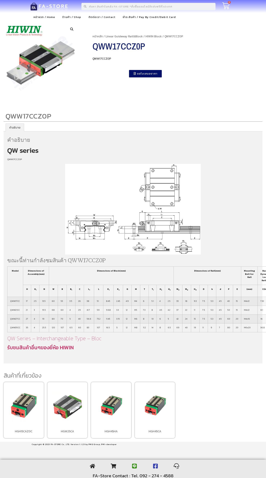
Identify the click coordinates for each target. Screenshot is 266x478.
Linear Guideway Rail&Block (124, 36)
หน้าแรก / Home (44, 17)
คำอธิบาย (14, 127)
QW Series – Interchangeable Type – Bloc (54, 338)
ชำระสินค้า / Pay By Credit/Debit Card (149, 17)
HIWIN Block (153, 36)
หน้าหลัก (97, 36)
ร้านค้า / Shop (71, 17)
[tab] (15, 127)
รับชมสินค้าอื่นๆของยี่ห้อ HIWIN (40, 347)
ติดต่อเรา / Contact (101, 17)
